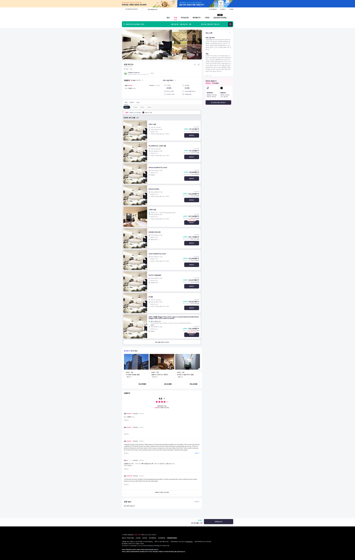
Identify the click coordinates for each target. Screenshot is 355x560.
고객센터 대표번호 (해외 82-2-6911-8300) (139, 534)
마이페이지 (222, 9)
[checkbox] (143, 112)
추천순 (126, 107)
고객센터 (231, 9)
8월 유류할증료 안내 (152, 9)
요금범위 (149, 107)
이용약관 (144, 538)
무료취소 (142, 107)
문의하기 (197, 502)
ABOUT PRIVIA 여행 (128, 538)
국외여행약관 (152, 538)
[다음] (200, 370)
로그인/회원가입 (213, 9)
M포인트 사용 (148, 112)
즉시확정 (135, 107)
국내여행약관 (161, 538)
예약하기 (191, 135)
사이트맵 (138, 538)
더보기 (152, 325)
